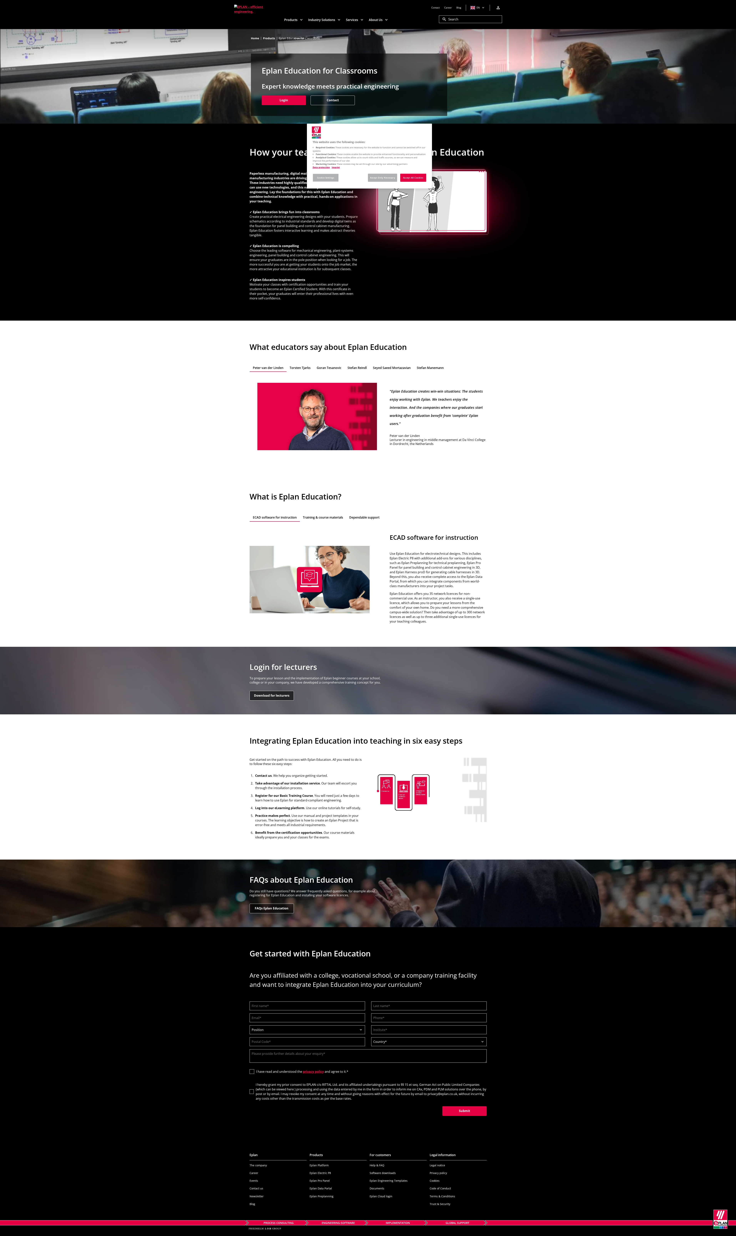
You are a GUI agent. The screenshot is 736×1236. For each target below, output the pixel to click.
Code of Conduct (440, 1188)
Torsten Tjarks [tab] (300, 368)
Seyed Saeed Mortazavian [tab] (392, 368)
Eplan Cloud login (381, 1196)
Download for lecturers (271, 695)
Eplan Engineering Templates (389, 1180)
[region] (369, 156)
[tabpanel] (368, 416)
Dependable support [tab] (364, 517)
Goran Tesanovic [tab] (329, 368)
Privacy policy (438, 1173)
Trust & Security (440, 1204)
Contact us (256, 1188)
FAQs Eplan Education (271, 908)
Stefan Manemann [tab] (430, 368)
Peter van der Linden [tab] (268, 368)
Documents (377, 1188)
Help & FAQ (377, 1165)
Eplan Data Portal (321, 1188)
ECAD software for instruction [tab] (275, 517)
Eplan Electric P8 (320, 1173)
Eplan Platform (319, 1165)
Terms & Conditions (442, 1196)
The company (258, 1165)
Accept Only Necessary (382, 177)
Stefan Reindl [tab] (357, 368)
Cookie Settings (325, 177)
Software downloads (383, 1173)
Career (254, 1173)
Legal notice (437, 1165)
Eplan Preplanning (321, 1196)
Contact (333, 100)
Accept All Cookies (413, 177)
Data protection (321, 167)
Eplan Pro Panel (320, 1180)
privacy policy (313, 1071)
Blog (252, 1204)
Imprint (336, 167)
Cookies (434, 1180)
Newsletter (257, 1196)
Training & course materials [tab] (323, 517)
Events (254, 1180)
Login (293, 100)
